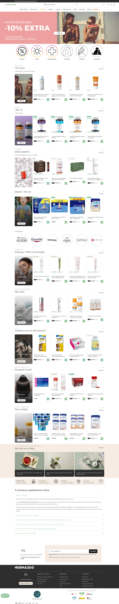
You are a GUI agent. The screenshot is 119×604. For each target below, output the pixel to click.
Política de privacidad (42, 579)
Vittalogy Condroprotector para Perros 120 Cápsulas (95, 355)
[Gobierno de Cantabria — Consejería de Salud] (89, 598)
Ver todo (101, 69)
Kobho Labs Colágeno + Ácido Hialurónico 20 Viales (41, 179)
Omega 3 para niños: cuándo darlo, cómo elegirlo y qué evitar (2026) (29, 473)
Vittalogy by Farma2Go (87, 585)
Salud (75, 9)
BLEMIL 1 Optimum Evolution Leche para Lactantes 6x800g (41, 434)
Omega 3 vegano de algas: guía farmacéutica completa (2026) (59, 473)
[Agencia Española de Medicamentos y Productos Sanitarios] (74, 594)
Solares (44, 9)
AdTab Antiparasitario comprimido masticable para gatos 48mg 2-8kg (40, 355)
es (103, 4)
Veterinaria (82, 9)
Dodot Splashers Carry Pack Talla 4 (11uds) (95, 218)
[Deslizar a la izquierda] (100, 66)
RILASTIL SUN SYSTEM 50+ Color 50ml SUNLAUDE (95, 95)
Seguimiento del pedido (87, 579)
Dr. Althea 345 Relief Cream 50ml (41, 276)
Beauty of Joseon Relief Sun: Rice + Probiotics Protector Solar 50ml (77, 277)
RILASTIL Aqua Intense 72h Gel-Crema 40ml (59, 317)
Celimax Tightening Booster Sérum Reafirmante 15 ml (58, 277)
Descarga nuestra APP (87, 583)
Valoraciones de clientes (65, 583)
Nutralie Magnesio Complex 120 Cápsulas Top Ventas (41, 137)
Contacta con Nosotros (25, 583)
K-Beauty (50, 9)
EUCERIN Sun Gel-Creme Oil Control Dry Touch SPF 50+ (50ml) (76, 317)
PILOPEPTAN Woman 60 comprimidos (39, 394)
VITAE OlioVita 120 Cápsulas (76, 178)
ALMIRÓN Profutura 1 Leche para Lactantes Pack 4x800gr (59, 434)
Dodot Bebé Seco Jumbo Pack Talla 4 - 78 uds (59, 218)
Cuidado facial (33, 9)
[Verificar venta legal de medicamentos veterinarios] (74, 598)
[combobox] (61, 4)
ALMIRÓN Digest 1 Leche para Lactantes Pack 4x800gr (77, 434)
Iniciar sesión (85, 576)
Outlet (37, 59)
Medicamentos (52, 59)
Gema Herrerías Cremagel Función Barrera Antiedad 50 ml (95, 179)
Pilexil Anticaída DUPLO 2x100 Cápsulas (77, 394)
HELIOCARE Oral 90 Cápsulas (94, 316)
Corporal (58, 9)
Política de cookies (41, 581)
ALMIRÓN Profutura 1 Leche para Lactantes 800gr (94, 434)
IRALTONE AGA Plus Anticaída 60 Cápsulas (95, 394)
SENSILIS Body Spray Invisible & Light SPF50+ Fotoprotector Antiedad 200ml (41, 95)
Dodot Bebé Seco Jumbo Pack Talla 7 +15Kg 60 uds (77, 218)
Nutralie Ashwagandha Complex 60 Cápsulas (77, 137)
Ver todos (20, 223)
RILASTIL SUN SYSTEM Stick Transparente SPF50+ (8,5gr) (58, 95)
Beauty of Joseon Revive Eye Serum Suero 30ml (94, 277)
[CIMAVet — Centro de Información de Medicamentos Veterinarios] (89, 594)
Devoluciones (85, 581)
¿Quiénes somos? (64, 576)
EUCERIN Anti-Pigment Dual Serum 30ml (40, 317)
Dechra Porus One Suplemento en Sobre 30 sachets (77, 355)
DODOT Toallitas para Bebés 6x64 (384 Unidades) (40, 218)
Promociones (63, 581)
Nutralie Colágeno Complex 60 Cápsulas (59, 137)
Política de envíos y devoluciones (44, 576)
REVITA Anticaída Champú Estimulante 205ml (58, 394)
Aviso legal (39, 583)
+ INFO (58, 33)
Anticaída (67, 59)
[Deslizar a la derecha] (103, 66)
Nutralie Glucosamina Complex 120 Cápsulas (95, 137)
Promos (22, 59)
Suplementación (67, 9)
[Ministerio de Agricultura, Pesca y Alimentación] (82, 598)
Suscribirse (93, 551)
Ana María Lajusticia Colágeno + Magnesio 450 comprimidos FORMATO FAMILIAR (59, 179)
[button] (114, 4)
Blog (61, 585)
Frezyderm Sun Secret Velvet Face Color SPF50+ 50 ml (76, 95)
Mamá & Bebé (23, 9)
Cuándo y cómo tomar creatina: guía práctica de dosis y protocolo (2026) (89, 473)
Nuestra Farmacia (64, 579)
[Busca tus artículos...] (76, 4)
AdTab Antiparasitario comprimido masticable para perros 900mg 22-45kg (58, 355)
